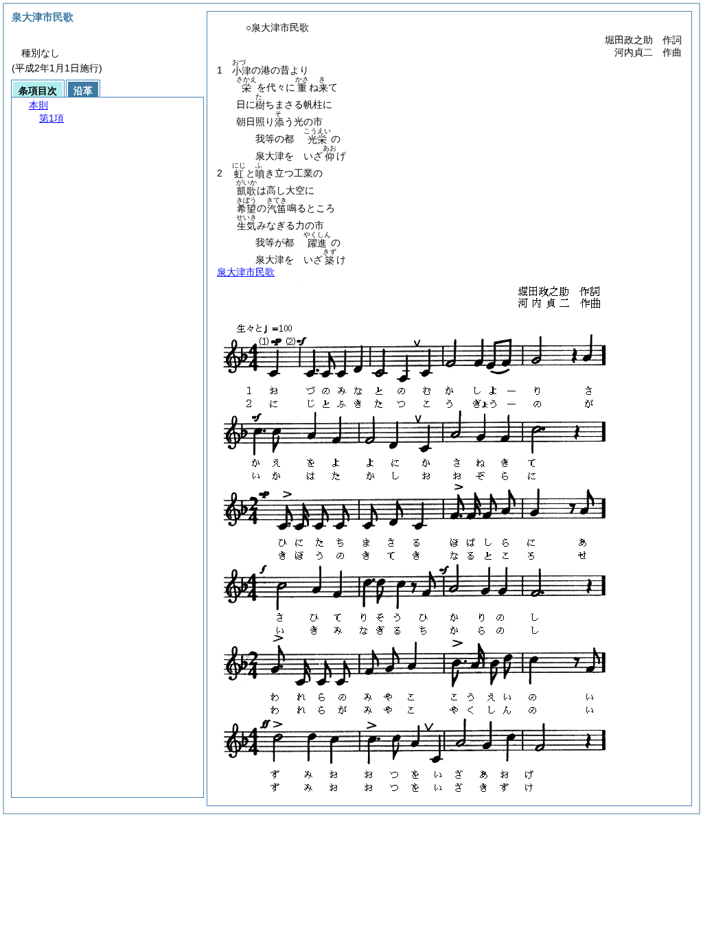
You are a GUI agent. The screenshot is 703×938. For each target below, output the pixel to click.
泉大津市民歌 (246, 271)
